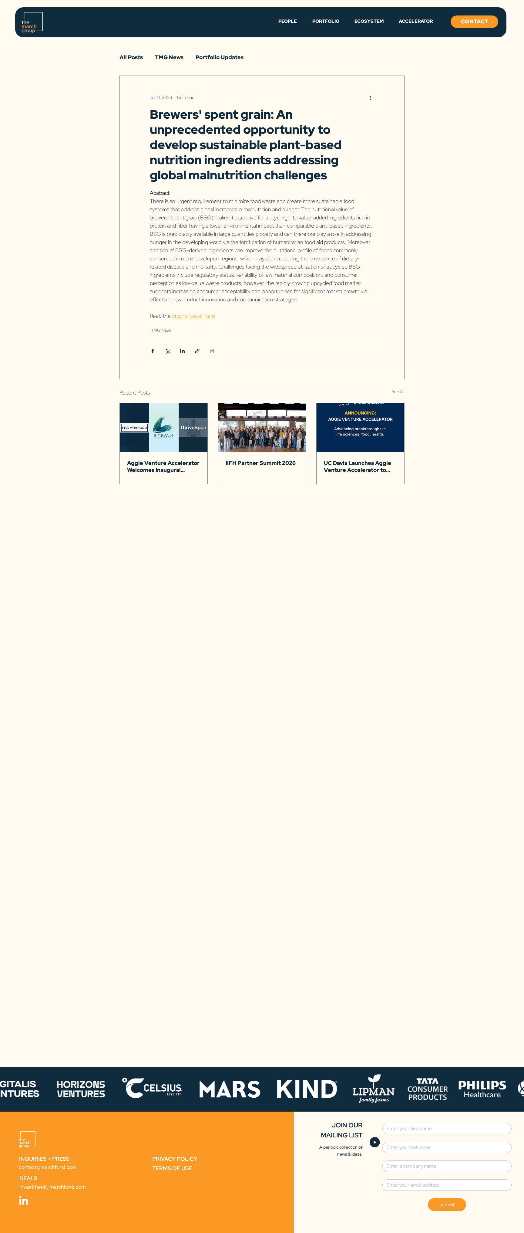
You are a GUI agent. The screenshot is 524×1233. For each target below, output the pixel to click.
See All (398, 391)
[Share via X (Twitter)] (167, 351)
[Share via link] (197, 351)
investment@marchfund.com (52, 1187)
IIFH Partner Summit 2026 (261, 462)
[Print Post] (212, 351)
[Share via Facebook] (153, 351)
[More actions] (370, 97)
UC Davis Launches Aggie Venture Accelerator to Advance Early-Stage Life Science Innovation (358, 466)
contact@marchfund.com (48, 1167)
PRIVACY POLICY (174, 1158)
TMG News (169, 57)
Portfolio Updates (220, 57)
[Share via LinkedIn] (182, 351)
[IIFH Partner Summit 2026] (262, 427)
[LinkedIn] (23, 1201)
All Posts (131, 57)
